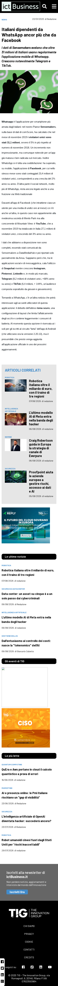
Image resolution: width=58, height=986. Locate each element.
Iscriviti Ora (17, 892)
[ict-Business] (18, 6)
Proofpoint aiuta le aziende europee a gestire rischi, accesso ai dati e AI (41, 481)
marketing (7, 788)
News (4, 19)
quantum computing (12, 764)
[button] (44, 6)
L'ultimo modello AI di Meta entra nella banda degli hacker (41, 418)
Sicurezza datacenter (13, 589)
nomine (8, 437)
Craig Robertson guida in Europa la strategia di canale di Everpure (41, 448)
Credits (29, 957)
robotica (9, 377)
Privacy (29, 933)
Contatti (29, 949)
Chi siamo (29, 925)
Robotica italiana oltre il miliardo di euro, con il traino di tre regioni (40, 388)
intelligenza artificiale (11, 409)
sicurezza (10, 468)
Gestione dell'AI (10, 636)
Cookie (29, 941)
